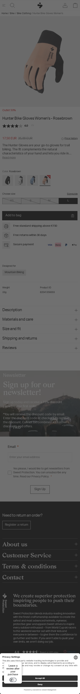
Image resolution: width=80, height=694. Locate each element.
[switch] (13, 680)
